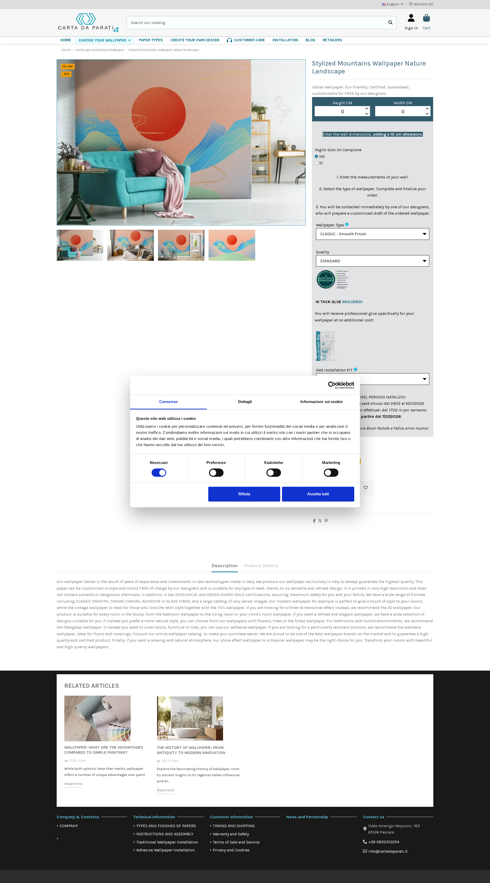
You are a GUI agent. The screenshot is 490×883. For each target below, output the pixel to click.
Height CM (342, 102)
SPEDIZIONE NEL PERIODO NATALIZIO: (371, 397)
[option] (106, 745)
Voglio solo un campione (338, 149)
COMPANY (69, 825)
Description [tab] (225, 565)
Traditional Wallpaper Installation (167, 842)
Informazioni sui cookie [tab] (321, 401)
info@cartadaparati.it (388, 851)
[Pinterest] (326, 520)
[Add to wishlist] (366, 488)
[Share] (314, 520)
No (322, 156)
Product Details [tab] (261, 565)
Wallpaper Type (330, 225)
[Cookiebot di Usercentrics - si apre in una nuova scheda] (332, 385)
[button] (105, 40)
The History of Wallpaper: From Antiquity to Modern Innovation (191, 750)
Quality (322, 252)
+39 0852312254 (383, 841)
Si (321, 162)
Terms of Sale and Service (236, 842)
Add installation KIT (334, 370)
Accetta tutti (318, 494)
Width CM (403, 102)
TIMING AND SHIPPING (234, 825)
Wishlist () (423, 4)
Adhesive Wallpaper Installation (165, 850)
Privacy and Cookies (231, 850)
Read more (73, 784)
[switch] (216, 473)
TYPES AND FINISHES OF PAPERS (166, 825)
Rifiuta (244, 494)
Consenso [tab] (168, 401)
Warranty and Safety (231, 834)
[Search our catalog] (390, 22)
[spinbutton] (342, 111)
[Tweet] (320, 520)
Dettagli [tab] (245, 401)
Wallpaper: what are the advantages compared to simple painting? (103, 750)
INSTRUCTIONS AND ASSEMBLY (164, 834)
